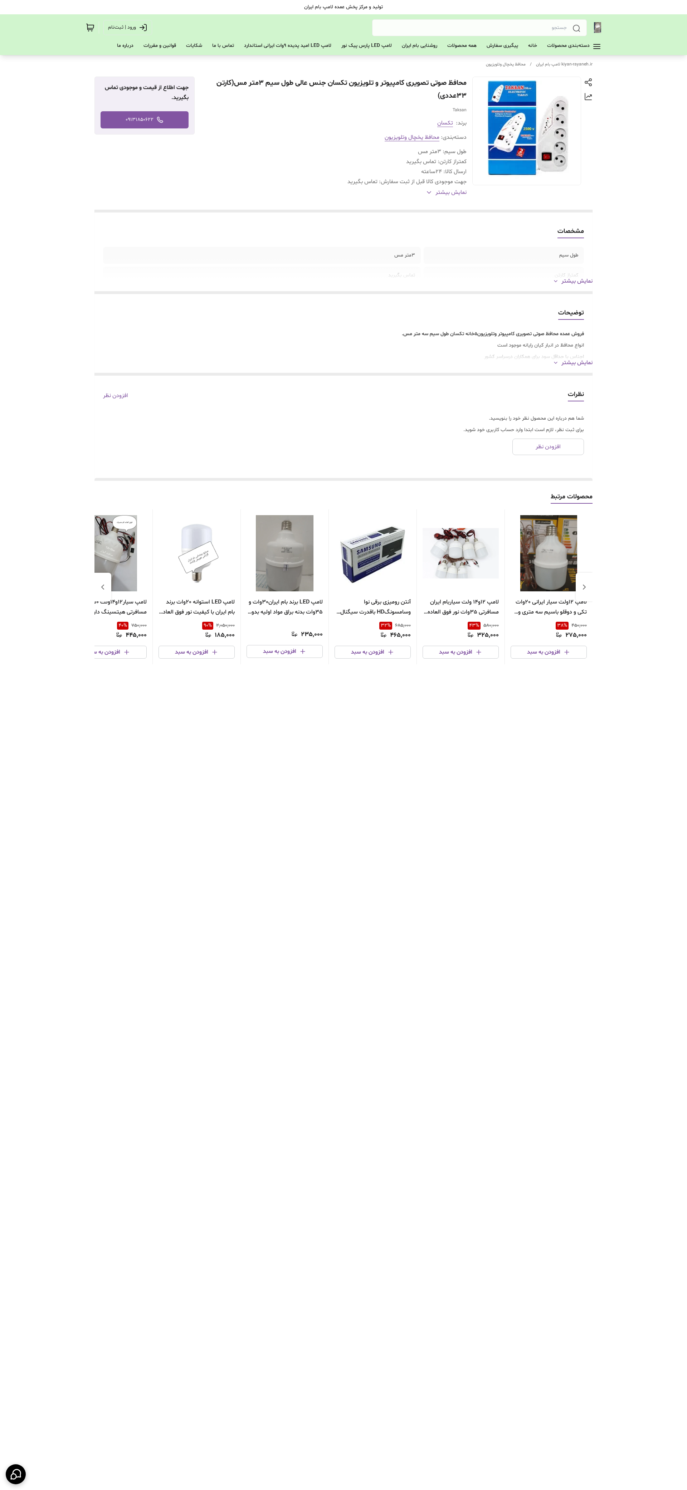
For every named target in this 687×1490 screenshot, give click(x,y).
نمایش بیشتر (577, 281)
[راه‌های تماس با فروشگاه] (16, 1474)
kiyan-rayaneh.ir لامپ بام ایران (564, 64)
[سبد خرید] (90, 27)
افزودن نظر (115, 396)
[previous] (584, 587)
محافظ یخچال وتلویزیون (506, 64)
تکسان (445, 123)
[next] (102, 587)
